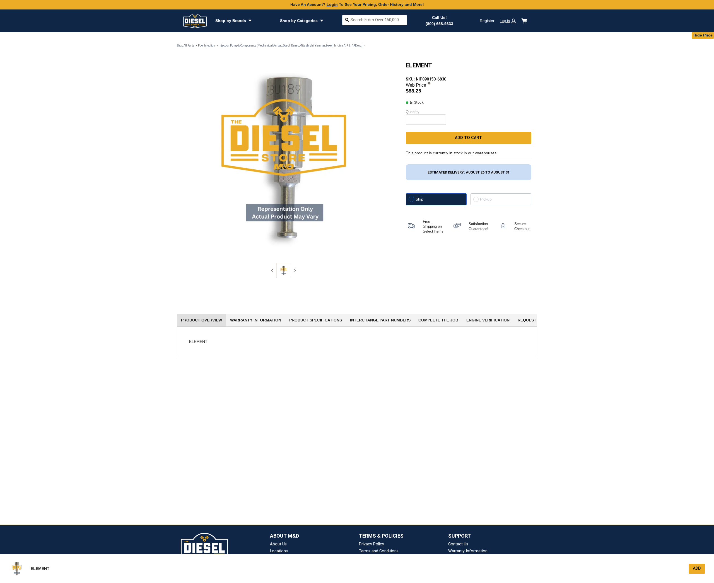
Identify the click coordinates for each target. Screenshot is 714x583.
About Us (278, 544)
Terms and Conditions (379, 551)
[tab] (283, 270)
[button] (510, 21)
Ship (419, 199)
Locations (279, 551)
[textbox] (374, 20)
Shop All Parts (185, 45)
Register (487, 20)
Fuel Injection (206, 45)
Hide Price (703, 35)
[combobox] (374, 21)
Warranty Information (468, 551)
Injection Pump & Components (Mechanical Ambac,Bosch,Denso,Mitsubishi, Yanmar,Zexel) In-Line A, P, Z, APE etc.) (291, 45)
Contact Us (458, 544)
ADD (697, 568)
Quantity (412, 112)
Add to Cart (468, 137)
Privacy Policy (371, 544)
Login (332, 4)
